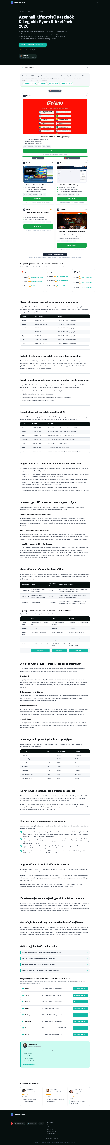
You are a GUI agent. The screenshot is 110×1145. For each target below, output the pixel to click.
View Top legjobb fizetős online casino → (33, 44)
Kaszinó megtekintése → (37, 277)
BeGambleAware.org (76, 257)
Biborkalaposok (19, 2)
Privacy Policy (50, 1122)
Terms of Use (50, 1124)
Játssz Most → (55, 151)
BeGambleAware (32, 1123)
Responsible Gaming (52, 1131)
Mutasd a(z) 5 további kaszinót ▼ (55, 254)
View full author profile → (29, 1064)
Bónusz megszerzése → (80, 988)
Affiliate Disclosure (51, 1127)
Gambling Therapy (19, 1123)
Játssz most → (40, 650)
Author (97, 2)
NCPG (41, 1123)
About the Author (51, 1133)
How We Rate (50, 1129)
